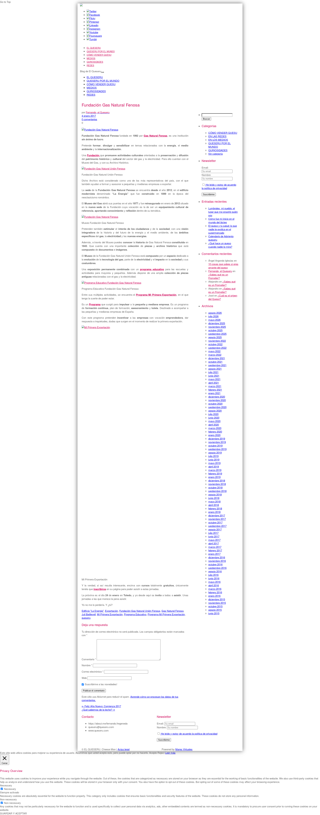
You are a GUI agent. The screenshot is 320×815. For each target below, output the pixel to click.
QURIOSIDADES (95, 61)
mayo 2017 (214, 540)
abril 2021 (213, 382)
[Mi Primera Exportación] (137, 327)
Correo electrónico (92, 671)
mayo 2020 (214, 421)
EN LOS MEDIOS (218, 139)
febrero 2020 (215, 431)
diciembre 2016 (216, 557)
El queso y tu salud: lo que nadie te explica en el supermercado (222, 229)
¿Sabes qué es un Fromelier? (218, 276)
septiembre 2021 (217, 365)
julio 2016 (213, 575)
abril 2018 (213, 505)
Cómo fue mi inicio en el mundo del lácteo (221, 220)
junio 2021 (213, 375)
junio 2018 (213, 498)
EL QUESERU (94, 47)
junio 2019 (213, 459)
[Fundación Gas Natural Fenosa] (100, 129)
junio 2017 (213, 536)
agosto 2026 (215, 312)
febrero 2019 (215, 473)
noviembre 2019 (217, 442)
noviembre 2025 (217, 326)
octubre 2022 (215, 344)
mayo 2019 (214, 463)
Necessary (10, 789)
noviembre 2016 (217, 561)
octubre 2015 (215, 606)
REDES (90, 65)
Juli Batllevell (89, 614)
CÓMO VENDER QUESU (99, 54)
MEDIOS (91, 58)
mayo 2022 (214, 351)
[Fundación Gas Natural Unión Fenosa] (103, 168)
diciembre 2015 (216, 599)
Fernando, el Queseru (220, 271)
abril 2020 (213, 424)
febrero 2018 (215, 508)
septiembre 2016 (217, 568)
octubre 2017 (215, 522)
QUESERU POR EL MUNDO (101, 51)
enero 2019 (214, 477)
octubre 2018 (215, 487)
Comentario (89, 659)
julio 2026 (213, 316)
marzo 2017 (214, 547)
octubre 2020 (215, 403)
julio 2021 (213, 372)
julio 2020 (213, 414)
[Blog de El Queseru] (81, 5)
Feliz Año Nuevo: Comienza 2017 (101, 706)
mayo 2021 (214, 379)
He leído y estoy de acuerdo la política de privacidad (219, 186)
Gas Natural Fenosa (173, 610)
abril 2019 (213, 466)
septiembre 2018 (217, 491)
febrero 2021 (215, 389)
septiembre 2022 (217, 347)
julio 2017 (213, 533)
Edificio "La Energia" (93, 610)
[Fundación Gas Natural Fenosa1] (100, 216)
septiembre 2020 (217, 407)
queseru (86, 617)
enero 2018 (214, 512)
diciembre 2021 (216, 358)
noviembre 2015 (217, 603)
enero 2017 (214, 554)
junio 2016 (213, 578)
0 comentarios (89, 119)
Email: (205, 167)
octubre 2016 (215, 564)
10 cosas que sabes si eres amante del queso (223, 265)
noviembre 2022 (217, 340)
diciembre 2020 (216, 396)
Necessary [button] (6, 785)
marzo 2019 (214, 470)
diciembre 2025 (216, 323)
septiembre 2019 (217, 449)
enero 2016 (214, 596)
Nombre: (206, 175)
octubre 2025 (215, 330)
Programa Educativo (135, 614)
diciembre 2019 (216, 438)
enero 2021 (214, 393)
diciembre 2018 (216, 480)
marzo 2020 (214, 428)
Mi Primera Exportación (110, 614)
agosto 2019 (215, 452)
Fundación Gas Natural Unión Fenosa (139, 610)
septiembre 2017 (217, 526)
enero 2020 (214, 435)
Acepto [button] (153, 752)
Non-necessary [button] (8, 799)
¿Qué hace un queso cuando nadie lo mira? (220, 244)
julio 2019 (213, 456)
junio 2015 (213, 613)
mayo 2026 (214, 319)
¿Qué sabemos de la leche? (98, 709)
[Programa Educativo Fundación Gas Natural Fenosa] (111, 282)
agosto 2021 (215, 368)
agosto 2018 (215, 494)
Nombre (87, 665)
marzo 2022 (214, 354)
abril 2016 (213, 585)
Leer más (170, 752)
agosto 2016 (215, 571)
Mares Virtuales (183, 749)
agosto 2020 (215, 410)
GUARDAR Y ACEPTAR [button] (13, 813)
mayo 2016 (214, 582)
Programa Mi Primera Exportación (166, 614)
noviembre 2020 (217, 400)
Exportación (111, 610)
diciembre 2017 (216, 515)
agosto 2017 (215, 529)
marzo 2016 (214, 589)
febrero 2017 (215, 550)
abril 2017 (213, 543)
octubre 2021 (215, 361)
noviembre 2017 (217, 519)
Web (84, 678)
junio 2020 (213, 417)
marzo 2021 (214, 386)
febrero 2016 (215, 592)
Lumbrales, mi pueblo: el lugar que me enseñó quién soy (223, 211)
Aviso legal (124, 749)
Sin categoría (215, 153)
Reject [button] (161, 752)
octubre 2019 (215, 445)
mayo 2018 (214, 501)
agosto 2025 (215, 337)
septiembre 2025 (217, 333)
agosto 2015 (215, 609)
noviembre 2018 (217, 484)
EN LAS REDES (217, 136)
